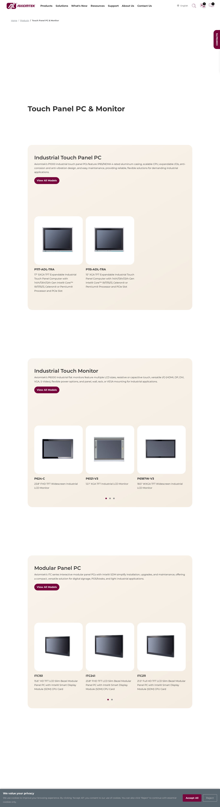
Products (24, 20)
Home (14, 20)
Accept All (192, 798)
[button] (106, 498)
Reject (210, 798)
